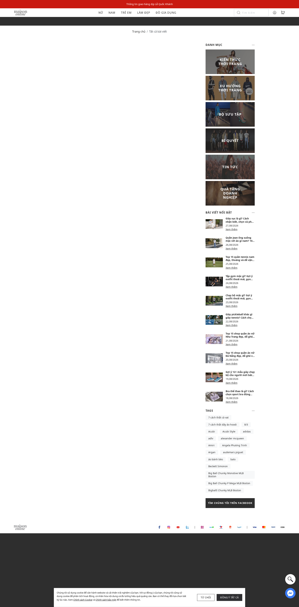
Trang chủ (138, 31)
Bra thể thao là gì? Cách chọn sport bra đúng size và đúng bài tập (240, 394)
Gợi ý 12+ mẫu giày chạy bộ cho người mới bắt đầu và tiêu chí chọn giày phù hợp (240, 376)
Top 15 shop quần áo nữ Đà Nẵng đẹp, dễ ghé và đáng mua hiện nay (240, 356)
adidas (247, 431)
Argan (211, 452)
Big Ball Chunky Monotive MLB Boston (226, 475)
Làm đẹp (143, 13)
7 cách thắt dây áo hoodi (222, 424)
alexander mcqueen (232, 438)
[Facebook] (159, 526)
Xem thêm (231, 229)
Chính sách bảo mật (106, 599)
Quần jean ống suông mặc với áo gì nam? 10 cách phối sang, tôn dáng (239, 242)
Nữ (100, 13)
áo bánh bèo (215, 459)
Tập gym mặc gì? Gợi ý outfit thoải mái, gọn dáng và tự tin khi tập (239, 279)
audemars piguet (233, 452)
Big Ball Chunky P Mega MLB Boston (229, 483)
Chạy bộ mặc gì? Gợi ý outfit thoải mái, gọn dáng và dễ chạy (239, 298)
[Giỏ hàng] (283, 13)
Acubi (211, 431)
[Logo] (20, 12)
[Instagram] (168, 526)
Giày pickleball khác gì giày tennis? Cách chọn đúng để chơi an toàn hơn (239, 319)
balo (232, 459)
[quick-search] (290, 579)
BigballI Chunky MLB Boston (224, 490)
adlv (210, 438)
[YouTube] (178, 526)
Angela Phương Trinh (234, 445)
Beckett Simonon (218, 466)
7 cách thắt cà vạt (218, 417)
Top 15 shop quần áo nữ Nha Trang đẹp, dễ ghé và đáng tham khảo (240, 336)
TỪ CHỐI (206, 597)
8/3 (246, 424)
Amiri (211, 445)
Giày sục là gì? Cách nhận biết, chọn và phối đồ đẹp (240, 221)
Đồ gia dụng (166, 13)
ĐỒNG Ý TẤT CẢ (229, 597)
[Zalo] (187, 526)
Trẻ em (126, 13)
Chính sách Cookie (82, 599)
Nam (111, 13)
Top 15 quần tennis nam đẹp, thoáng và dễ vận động (240, 260)
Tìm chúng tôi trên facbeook (230, 503)
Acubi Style (229, 431)
